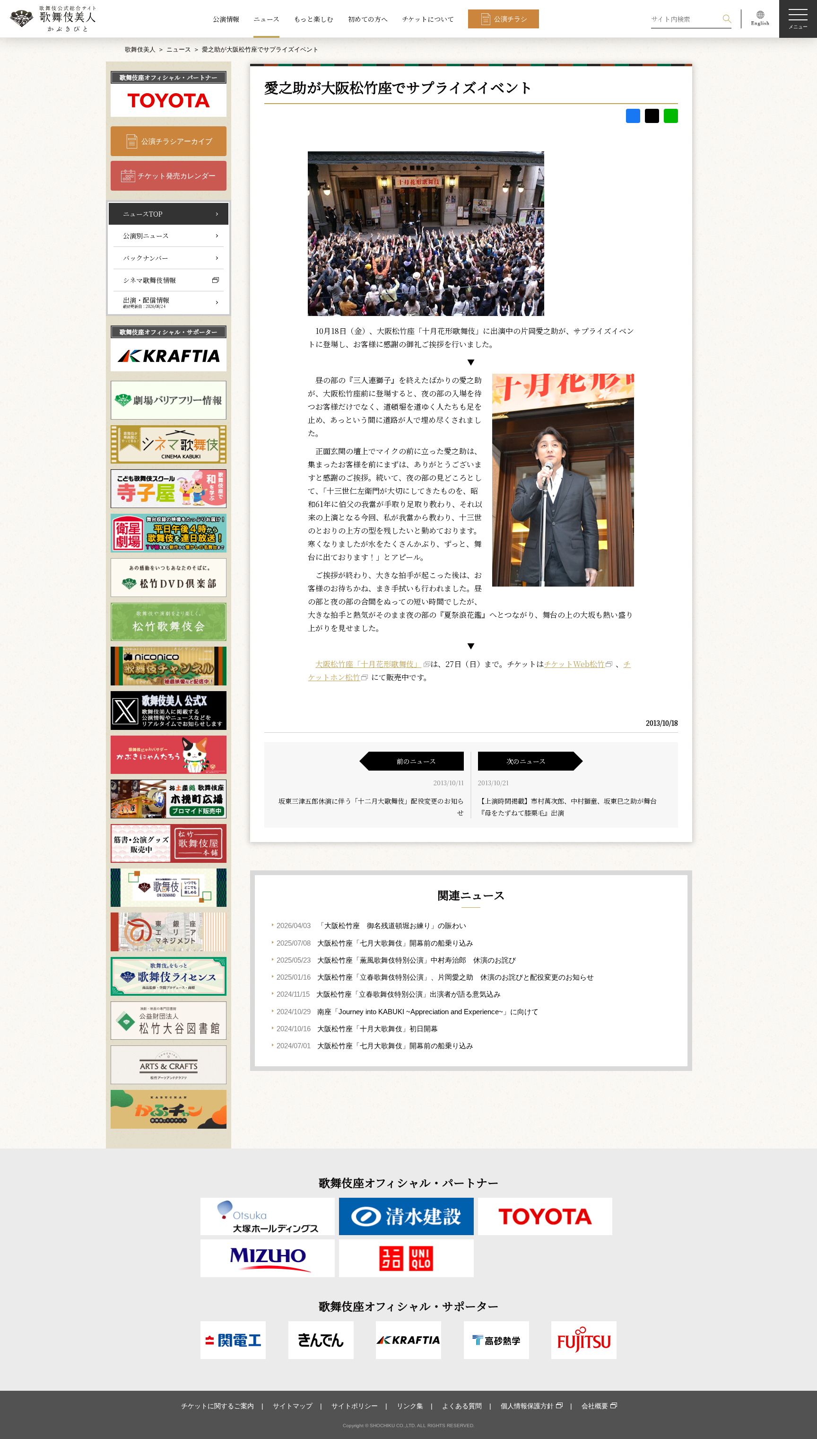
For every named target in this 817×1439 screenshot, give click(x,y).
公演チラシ (510, 19)
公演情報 (226, 19)
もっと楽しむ (313, 19)
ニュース (266, 19)
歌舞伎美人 (140, 49)
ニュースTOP (143, 214)
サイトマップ (293, 1406)
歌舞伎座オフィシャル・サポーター (168, 331)
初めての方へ (368, 19)
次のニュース (526, 761)
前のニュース (416, 761)
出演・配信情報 (146, 302)
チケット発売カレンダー (177, 176)
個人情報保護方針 (527, 1406)
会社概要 (595, 1406)
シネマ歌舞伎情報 (149, 280)
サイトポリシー (354, 1406)
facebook (633, 116)
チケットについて (428, 19)
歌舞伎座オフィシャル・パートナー (168, 77)
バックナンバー (145, 258)
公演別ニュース (146, 235)
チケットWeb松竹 (574, 663)
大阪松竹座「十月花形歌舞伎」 (368, 663)
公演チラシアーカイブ (176, 141)
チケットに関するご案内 (217, 1406)
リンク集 (410, 1406)
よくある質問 (462, 1406)
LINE (671, 116)
